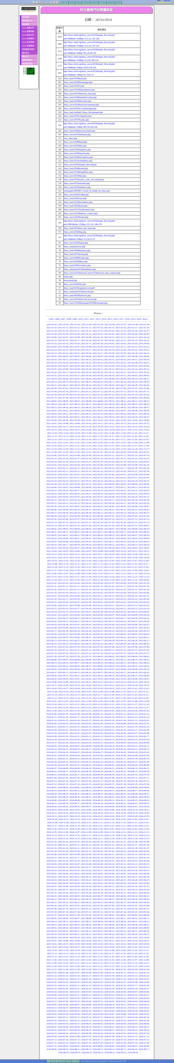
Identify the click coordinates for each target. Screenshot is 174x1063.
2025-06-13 (63, 899)
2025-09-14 (98, 931)
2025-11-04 (64, 950)
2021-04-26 (132, 363)
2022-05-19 (132, 500)
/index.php (68, 277)
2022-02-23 (86, 471)
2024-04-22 (144, 749)
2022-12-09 (86, 573)
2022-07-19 (109, 522)
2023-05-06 (132, 625)
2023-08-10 (98, 660)
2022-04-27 (86, 494)
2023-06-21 (144, 640)
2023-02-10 (86, 596)
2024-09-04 (132, 797)
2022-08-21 (63, 535)
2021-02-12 (121, 337)
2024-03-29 (75, 743)
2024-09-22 (132, 803)
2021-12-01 (51, 442)
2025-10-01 (86, 937)
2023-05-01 (75, 625)
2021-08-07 (75, 401)
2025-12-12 (86, 963)
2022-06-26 (51, 516)
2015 (110, 319)
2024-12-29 (121, 838)
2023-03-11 (109, 605)
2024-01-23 (144, 717)
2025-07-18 (51, 912)
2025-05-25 (51, 893)
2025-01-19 (51, 848)
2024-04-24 (63, 752)
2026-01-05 (51, 973)
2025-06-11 (144, 896)
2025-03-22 (144, 867)
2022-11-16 (132, 564)
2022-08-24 (98, 535)
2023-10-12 (98, 682)
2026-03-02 (75, 992)
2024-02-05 (86, 723)
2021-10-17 (63, 427)
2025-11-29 (143, 957)
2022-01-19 (98, 458)
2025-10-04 (121, 937)
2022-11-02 (75, 561)
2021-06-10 (132, 379)
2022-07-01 (109, 516)
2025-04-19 (51, 880)
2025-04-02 (63, 874)
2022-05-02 (144, 494)
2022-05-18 (121, 500)
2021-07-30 (86, 398)
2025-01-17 (132, 845)
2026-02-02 (63, 982)
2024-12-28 (109, 838)
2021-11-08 (109, 433)
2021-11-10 (132, 433)
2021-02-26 (75, 343)
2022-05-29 (144, 503)
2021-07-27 (51, 398)
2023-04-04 (75, 615)
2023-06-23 (63, 644)
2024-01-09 (86, 714)
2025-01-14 (98, 845)
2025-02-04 (132, 851)
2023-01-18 (132, 586)
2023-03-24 (51, 612)
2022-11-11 (75, 564)
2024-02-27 (132, 730)
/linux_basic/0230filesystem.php (77, 101)
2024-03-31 (98, 743)
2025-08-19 (109, 921)
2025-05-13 (121, 886)
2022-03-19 (51, 481)
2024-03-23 (109, 740)
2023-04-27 (132, 621)
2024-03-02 (75, 733)
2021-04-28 (51, 366)
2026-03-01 (63, 992)
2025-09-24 (109, 934)
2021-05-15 (144, 369)
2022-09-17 (63, 545)
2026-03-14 (109, 995)
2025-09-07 (121, 928)
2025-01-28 (51, 851)
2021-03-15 (63, 350)
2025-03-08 (86, 864)
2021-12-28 (51, 452)
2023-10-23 (121, 685)
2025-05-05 (132, 883)
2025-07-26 (144, 912)
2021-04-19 (51, 363)
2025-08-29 (121, 925)
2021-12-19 (51, 449)
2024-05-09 (132, 755)
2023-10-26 (52, 688)
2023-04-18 (132, 618)
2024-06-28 (86, 775)
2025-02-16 (63, 858)
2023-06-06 (75, 637)
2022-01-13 (132, 455)
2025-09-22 (86, 934)
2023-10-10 (75, 682)
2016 (115, 319)
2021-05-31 (121, 375)
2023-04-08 (121, 615)
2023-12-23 (98, 708)
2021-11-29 (143, 439)
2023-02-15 (144, 596)
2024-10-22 (63, 816)
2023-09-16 (109, 672)
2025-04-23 (98, 880)
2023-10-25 (144, 685)
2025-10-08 (63, 941)
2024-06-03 (109, 765)
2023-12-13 (86, 704)
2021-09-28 (51, 420)
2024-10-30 (52, 819)
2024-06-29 (98, 775)
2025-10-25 (52, 947)
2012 (92, 319)
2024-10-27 (121, 816)
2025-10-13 (121, 941)
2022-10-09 (109, 551)
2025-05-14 (132, 886)
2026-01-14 (51, 976)
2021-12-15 (109, 446)
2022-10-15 (75, 554)
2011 (86, 319)
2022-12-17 (75, 577)
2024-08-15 (109, 791)
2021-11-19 (132, 436)
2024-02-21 (63, 730)
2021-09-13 (86, 414)
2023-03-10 (98, 605)
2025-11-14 (75, 953)
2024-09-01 (98, 797)
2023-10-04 (109, 679)
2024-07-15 (75, 781)
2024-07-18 (109, 781)
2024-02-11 (51, 727)
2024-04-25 (75, 752)
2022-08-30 (63, 538)
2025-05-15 (144, 886)
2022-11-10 (64, 564)
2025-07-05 (109, 905)
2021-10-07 (51, 423)
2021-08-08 (86, 401)
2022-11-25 (132, 567)
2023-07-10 (51, 650)
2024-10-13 (63, 813)
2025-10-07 (51, 941)
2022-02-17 (121, 468)
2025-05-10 (86, 886)
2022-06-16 (144, 510)
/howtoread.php (70, 280)
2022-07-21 (132, 522)
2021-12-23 (98, 449)
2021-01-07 (121, 324)
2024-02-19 (144, 727)
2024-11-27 (63, 829)
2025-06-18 (121, 899)
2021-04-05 (98, 356)
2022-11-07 (132, 561)
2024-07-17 (98, 781)
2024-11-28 (75, 829)
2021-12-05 (98, 442)
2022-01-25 (63, 462)
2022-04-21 (121, 490)
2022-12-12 (121, 573)
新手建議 (25, 17)
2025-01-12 (74, 845)
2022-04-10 (98, 487)
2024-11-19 (75, 826)
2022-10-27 (109, 557)
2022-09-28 (86, 548)
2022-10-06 (75, 551)
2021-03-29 (121, 353)
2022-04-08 (75, 487)
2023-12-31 (86, 711)
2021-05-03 (109, 366)
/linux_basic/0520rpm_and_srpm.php (80, 228)
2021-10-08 (63, 423)
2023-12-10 (51, 704)
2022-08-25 (109, 535)
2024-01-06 (51, 714)
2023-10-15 (132, 682)
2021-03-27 (98, 353)
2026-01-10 (109, 973)
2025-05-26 (63, 893)
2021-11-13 (63, 436)
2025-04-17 (132, 877)
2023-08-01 (98, 656)
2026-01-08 (86, 973)
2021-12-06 (109, 442)
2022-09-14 (132, 542)
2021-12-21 (75, 449)
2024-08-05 (98, 787)
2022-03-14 (98, 478)
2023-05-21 (98, 631)
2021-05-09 (75, 369)
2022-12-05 (144, 570)
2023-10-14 (121, 682)
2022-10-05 (63, 551)
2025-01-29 (63, 851)
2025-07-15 (121, 909)
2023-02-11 (98, 596)
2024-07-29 (132, 784)
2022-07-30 (121, 525)
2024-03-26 (144, 740)
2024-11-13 (109, 823)
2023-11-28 (120, 698)
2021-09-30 (75, 420)
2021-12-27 (144, 449)
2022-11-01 (64, 561)
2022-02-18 (132, 468)
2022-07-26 (86, 525)
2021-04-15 (109, 360)
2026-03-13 (98, 995)
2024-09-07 (63, 800)
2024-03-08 (144, 733)
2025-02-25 (63, 861)
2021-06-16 (98, 382)
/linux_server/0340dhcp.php (76, 261)
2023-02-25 (51, 602)
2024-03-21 (86, 740)
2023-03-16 (63, 608)
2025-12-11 (75, 963)
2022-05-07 (98, 497)
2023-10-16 (144, 682)
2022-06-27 (63, 516)
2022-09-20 (98, 545)
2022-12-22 (132, 577)
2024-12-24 (63, 838)
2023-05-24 (132, 631)
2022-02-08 (121, 465)
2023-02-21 (109, 599)
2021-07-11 (75, 391)
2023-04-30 (63, 625)
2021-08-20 (121, 404)
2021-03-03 (132, 343)
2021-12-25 (121, 449)
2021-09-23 (98, 417)
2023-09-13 (74, 672)
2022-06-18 (63, 513)
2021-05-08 (63, 369)
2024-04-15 (63, 749)
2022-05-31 (63, 506)
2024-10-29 (144, 816)
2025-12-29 (75, 969)
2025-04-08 (132, 874)
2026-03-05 (109, 992)
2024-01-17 (75, 717)
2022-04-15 (51, 490)
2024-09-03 (121, 797)
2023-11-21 (143, 695)
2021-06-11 (144, 379)
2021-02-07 (63, 337)
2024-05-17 (121, 759)
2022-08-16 (109, 532)
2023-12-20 (63, 708)
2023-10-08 (51, 682)
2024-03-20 (75, 740)
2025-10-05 (132, 937)
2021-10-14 (132, 423)
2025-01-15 (109, 845)
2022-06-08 (51, 510)
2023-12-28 (51, 711)
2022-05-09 (121, 497)
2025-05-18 (75, 890)
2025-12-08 (144, 960)
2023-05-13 (109, 628)
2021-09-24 (109, 417)
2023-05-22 (109, 631)
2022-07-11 (121, 519)
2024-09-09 (86, 800)
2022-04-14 (144, 487)
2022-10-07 (86, 551)
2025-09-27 (144, 934)
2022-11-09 (52, 564)
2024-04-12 (132, 746)
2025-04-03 (75, 874)
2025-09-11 (63, 931)
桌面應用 (94, 3)
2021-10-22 (121, 427)
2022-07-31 (132, 525)
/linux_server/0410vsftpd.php (76, 194)
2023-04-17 (121, 618)
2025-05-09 (75, 886)
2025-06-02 (144, 893)
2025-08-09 (98, 918)
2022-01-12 (121, 455)
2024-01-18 (86, 717)
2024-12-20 (121, 835)
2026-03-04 (98, 992)
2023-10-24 (132, 685)
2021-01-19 (51, 331)
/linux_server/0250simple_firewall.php (80, 164)
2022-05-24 (86, 503)
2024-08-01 (51, 787)
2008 (69, 319)
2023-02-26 (63, 602)
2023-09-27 (132, 676)
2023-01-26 (121, 589)
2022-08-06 (98, 529)
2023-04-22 (75, 621)
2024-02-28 (144, 730)
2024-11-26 (52, 829)
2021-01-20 (63, 331)
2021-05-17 (63, 372)
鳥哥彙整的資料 (28, 49)
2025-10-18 (75, 944)
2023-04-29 (51, 625)
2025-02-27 (86, 861)
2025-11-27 (120, 957)
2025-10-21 (109, 944)
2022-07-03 (132, 516)
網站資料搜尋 (27, 64)
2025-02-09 (86, 854)
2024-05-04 (75, 755)
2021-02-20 (109, 340)
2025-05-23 (132, 890)
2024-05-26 (121, 762)
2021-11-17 (109, 436)
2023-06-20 (132, 640)
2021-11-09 (121, 433)
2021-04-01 (51, 356)
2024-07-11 (132, 778)
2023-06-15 (75, 640)
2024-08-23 (98, 794)
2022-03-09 (144, 474)
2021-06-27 (121, 385)
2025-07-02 (75, 905)
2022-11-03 (86, 561)
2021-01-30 (75, 334)
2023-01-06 (98, 583)
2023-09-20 (51, 676)
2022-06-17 (51, 513)
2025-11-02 (144, 947)
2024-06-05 (132, 765)
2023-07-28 (51, 656)
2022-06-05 (121, 506)
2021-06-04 (63, 379)
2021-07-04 (98, 388)
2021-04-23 (98, 363)
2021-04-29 (63, 366)
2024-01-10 (98, 714)
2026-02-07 (121, 982)
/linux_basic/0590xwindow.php (77, 265)
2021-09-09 (144, 411)
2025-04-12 (74, 877)
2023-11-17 (98, 695)
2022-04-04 (132, 484)
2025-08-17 (86, 921)
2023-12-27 (144, 708)
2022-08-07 (109, 529)
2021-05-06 (144, 366)
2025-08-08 (86, 918)
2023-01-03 (63, 583)
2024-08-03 (75, 787)
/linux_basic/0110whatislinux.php (78, 161)
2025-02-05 (144, 851)
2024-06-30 (109, 775)
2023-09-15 (98, 672)
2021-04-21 (75, 363)
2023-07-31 (86, 656)
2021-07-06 (121, 388)
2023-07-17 (132, 650)
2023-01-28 (144, 589)
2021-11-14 (75, 436)
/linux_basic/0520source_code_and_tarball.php (84, 179)
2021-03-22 (144, 350)
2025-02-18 (86, 858)
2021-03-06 (63, 347)
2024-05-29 (51, 765)
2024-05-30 (63, 765)
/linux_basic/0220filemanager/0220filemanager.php (86, 303)
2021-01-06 (110, 324)
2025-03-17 (86, 867)
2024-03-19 (63, 740)
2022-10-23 (63, 557)
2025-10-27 (75, 947)
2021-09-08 (132, 411)
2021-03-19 (109, 350)
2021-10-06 (144, 420)
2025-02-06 (51, 854)
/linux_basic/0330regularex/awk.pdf (79, 288)
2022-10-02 (132, 548)
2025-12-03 (86, 960)
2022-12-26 (75, 580)
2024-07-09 (109, 778)
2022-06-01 (75, 506)
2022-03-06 (109, 474)
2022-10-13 (51, 554)
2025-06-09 (121, 896)
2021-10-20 (98, 427)
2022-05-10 (132, 497)
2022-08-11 (51, 532)
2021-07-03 (86, 388)
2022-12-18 (86, 577)
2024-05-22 (75, 762)
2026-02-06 (109, 982)
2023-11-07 (86, 692)
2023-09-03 (63, 669)
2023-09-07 (109, 669)
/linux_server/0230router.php (76, 217)
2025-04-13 (86, 877)
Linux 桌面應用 (28, 46)
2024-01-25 (63, 720)
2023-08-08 (75, 660)
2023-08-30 (121, 666)
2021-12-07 (121, 442)
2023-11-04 (52, 692)
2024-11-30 (97, 829)
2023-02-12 (109, 596)
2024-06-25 (51, 775)
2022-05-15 (86, 500)
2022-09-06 (144, 538)
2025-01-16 (121, 845)
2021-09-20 (63, 417)
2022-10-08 (98, 551)
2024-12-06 (63, 832)
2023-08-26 (75, 666)
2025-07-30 (86, 915)
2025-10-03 (109, 937)
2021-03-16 (75, 350)
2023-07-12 (74, 650)
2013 (98, 319)
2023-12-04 (86, 701)
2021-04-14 (98, 360)
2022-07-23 (51, 525)
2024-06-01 (86, 765)
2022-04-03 (121, 484)
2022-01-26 (75, 462)
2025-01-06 (109, 842)
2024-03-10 (63, 736)
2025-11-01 (132, 947)
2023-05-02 (86, 625)
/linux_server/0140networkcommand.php (81, 105)
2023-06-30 (144, 644)
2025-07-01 (63, 905)
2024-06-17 (63, 771)
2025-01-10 (51, 845)
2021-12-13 (86, 446)
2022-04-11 (109, 487)
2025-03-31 (144, 870)
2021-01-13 (86, 328)
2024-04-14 (51, 749)
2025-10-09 (75, 941)
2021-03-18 (98, 350)
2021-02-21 (121, 340)
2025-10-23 (132, 944)
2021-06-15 (86, 382)
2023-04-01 (144, 612)
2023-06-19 (121, 640)
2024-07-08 (98, 778)
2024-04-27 (98, 752)
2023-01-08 (121, 583)
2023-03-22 (132, 608)
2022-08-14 (86, 532)
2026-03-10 (63, 995)
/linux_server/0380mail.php (75, 142)
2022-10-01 (121, 548)
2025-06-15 (86, 899)
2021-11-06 (86, 433)
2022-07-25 (75, 525)
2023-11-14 (63, 695)
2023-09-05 (86, 669)
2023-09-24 (98, 676)
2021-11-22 (63, 439)
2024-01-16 (63, 717)
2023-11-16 (86, 695)
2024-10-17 (109, 813)
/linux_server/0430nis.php (75, 284)
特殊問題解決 (27, 60)
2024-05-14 (86, 759)
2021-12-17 (132, 446)
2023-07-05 (98, 647)
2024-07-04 (51, 778)
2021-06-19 (132, 382)
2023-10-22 (109, 685)
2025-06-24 (86, 902)
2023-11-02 (132, 688)
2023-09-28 (144, 676)
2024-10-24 (86, 816)
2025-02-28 (98, 861)
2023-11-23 (63, 698)
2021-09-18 (144, 414)
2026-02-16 (121, 985)
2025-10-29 (98, 947)
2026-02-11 (63, 985)
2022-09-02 (98, 538)
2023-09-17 (121, 672)
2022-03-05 (98, 474)
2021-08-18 (98, 404)
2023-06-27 (109, 644)
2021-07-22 (98, 395)
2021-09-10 (51, 414)
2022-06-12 (98, 510)
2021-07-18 (51, 395)
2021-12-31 (86, 452)
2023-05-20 (86, 631)
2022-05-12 (51, 500)
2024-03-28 (63, 743)
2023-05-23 (121, 631)
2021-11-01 (132, 430)
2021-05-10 (86, 369)
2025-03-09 (98, 864)
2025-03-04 (144, 861)
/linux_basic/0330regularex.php (77, 149)
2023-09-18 (132, 672)
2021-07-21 (86, 395)
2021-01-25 (121, 331)
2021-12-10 (51, 446)
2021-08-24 (63, 407)
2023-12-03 (75, 701)
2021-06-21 (51, 385)
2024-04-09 (98, 746)
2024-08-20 (63, 794)
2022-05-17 (109, 500)
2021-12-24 (109, 449)
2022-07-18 (98, 522)
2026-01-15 (63, 976)
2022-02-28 (144, 471)
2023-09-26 (121, 676)
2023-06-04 (51, 637)
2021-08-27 (98, 407)
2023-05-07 (144, 625)
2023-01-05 (86, 583)
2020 (139, 319)
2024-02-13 (74, 727)
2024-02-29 (51, 733)
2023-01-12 (63, 586)
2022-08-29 (51, 538)
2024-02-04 (75, 723)
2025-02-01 (98, 851)
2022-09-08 (63, 542)
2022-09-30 (109, 548)
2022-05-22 (63, 503)
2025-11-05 (75, 950)
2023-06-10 (121, 637)
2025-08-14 (51, 921)
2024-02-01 (144, 720)
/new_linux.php (70, 138)
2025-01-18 (144, 845)
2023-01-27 (132, 589)
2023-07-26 (132, 653)
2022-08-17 (121, 532)
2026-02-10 (51, 985)
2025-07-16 (132, 909)
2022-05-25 (98, 503)
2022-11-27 (52, 570)
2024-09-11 (109, 800)
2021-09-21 (75, 417)
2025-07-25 (132, 912)
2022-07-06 (63, 519)
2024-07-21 (144, 781)
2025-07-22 (98, 912)
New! (145, 319)
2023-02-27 (75, 602)
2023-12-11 (63, 704)
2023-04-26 (121, 621)
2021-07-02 (75, 388)
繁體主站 (64, 3)
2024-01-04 (132, 711)
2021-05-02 (98, 366)
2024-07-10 (121, 778)
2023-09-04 (75, 669)
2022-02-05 (86, 465)
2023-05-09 (63, 628)
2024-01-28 (98, 720)
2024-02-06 (98, 723)
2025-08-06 (63, 918)
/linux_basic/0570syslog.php (76, 254)
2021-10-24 (144, 427)
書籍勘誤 (111, 3)
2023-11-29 (132, 698)
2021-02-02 (109, 334)
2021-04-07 (121, 356)
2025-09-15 (109, 931)
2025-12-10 (63, 963)
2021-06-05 (75, 379)
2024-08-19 (51, 794)
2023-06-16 (86, 640)
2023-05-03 (98, 625)
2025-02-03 (121, 851)
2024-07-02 (132, 775)
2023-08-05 (144, 656)
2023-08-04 (132, 656)
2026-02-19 (51, 988)
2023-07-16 (121, 650)
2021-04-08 (132, 356)
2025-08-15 (63, 921)
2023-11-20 (132, 695)
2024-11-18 (63, 826)
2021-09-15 (109, 414)
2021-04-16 (121, 360)
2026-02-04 (86, 982)
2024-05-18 (132, 759)
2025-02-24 (51, 861)
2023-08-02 (109, 656)
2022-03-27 (144, 481)
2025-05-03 (109, 883)
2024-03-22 (98, 740)
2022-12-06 (51, 573)
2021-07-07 (132, 388)
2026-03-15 (121, 995)
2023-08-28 (98, 666)
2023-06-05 (63, 637)
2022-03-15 (109, 478)
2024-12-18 (98, 835)
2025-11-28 (132, 957)
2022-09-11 (98, 542)
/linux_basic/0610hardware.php (77, 295)
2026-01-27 (98, 979)
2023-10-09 (63, 682)
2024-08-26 (132, 794)
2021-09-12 (74, 414)
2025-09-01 (51, 928)
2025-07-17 (144, 909)
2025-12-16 (132, 963)
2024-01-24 (51, 720)
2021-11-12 (52, 436)
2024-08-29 (63, 797)
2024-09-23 (144, 803)
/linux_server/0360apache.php (76, 153)
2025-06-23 (75, 902)
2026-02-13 (86, 985)
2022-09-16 (51, 545)
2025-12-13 (98, 963)
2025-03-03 (132, 861)
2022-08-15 (98, 532)
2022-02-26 (121, 471)
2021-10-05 (132, 420)
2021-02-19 (98, 340)
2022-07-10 (109, 519)
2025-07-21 (86, 912)
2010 (80, 319)
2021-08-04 (144, 398)
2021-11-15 (86, 436)
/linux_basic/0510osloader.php (77, 183)
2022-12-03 (121, 570)
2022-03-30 (75, 484)
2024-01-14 (144, 714)
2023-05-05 (121, 625)
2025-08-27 (98, 925)
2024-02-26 (121, 730)
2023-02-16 (51, 599)
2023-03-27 (86, 612)
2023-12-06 (109, 701)
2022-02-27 (132, 471)
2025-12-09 (51, 963)
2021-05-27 (75, 375)
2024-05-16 (109, 759)
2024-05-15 (98, 759)
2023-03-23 (144, 608)
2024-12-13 (144, 832)
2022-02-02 (51, 465)
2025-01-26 (132, 848)
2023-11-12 (143, 692)
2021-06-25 (98, 385)
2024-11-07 (143, 819)
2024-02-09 (132, 723)
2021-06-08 (109, 379)
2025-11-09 (121, 950)
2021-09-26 (132, 417)
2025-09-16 (121, 931)
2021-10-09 (75, 423)
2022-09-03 (109, 538)
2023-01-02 (51, 583)
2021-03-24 (63, 353)
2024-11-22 (109, 826)
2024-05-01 (144, 752)
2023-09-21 (63, 676)
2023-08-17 (75, 663)
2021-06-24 (86, 385)
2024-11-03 (98, 819)
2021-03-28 (109, 353)
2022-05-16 (98, 500)
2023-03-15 (51, 608)
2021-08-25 (75, 407)
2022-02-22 (75, 471)
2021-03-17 (86, 350)
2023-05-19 (75, 631)
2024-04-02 (121, 743)
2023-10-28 (75, 688)
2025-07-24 (121, 912)
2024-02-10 (144, 723)
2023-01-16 (109, 586)
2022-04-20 (109, 490)
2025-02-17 (75, 858)
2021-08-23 (51, 407)
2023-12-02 (63, 701)
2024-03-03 (86, 733)
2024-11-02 (86, 819)
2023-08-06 (51, 660)
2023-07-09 (144, 647)
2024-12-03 (132, 829)
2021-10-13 (121, 423)
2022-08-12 (63, 532)
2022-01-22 (132, 458)
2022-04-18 (86, 490)
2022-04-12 (121, 487)
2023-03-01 (98, 602)
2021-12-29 (63, 452)
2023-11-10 (121, 692)
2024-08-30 (75, 797)
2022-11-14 (109, 564)
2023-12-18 (144, 704)
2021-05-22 (121, 372)
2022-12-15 (51, 577)
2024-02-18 (132, 727)
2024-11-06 (132, 819)
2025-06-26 (109, 902)
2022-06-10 (75, 510)
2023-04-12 (63, 618)
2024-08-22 (86, 794)
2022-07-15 (63, 522)
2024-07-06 (75, 778)
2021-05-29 (98, 375)
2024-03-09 (51, 736)
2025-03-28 (109, 870)
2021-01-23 (98, 331)
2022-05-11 (144, 497)
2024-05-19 (144, 759)
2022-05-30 (51, 506)
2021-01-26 (132, 331)
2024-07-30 (144, 784)
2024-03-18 (51, 740)
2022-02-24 (98, 471)
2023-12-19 (51, 708)
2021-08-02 (121, 398)
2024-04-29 (121, 752)
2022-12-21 (121, 577)
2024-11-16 (143, 823)
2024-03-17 (144, 736)
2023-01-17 (121, 586)
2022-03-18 (144, 478)
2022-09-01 (86, 538)
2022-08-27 (132, 535)
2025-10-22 (121, 944)
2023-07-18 (144, 650)
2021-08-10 (109, 401)
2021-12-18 (144, 446)
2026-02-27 (144, 988)
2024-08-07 (121, 787)
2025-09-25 (121, 934)
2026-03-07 (132, 992)
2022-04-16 (63, 490)
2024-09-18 (86, 803)
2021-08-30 (132, 407)
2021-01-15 (109, 328)
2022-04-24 (51, 494)
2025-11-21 (52, 957)
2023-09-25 (109, 676)
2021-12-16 (121, 446)
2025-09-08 (132, 928)
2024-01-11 (109, 714)
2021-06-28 (132, 385)
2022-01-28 (98, 462)
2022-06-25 (144, 513)
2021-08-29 (121, 407)
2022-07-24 (63, 525)
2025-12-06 (121, 960)
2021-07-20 (75, 395)
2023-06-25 (86, 644)
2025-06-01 (132, 893)
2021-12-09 (144, 442)
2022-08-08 (121, 529)
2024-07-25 (86, 784)
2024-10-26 (109, 816)
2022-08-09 (132, 529)
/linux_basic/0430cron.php (75, 198)
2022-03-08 (132, 474)
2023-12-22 (86, 708)
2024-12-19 (109, 835)
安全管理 (102, 3)
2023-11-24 (75, 698)
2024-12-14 (51, 835)
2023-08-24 (51, 666)
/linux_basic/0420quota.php (75, 206)
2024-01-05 (144, 711)
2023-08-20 (109, 663)
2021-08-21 (132, 404)
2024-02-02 (51, 723)
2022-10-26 (98, 557)
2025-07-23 (109, 912)
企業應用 (86, 3)
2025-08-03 (132, 915)
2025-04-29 (63, 883)
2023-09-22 (75, 676)
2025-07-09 (51, 909)
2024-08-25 (121, 794)
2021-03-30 (132, 353)
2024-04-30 (132, 752)
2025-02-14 (144, 854)
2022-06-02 (86, 506)
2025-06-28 (132, 902)
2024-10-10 (132, 810)
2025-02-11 (109, 854)
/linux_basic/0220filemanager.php (78, 82)
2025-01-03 (75, 842)
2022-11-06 (121, 561)
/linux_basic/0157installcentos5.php (79, 209)
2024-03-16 (132, 736)
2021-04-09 (144, 356)
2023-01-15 (98, 586)
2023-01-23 (86, 589)
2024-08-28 (51, 797)
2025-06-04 (63, 896)
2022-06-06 (132, 506)
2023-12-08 (132, 701)
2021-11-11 (143, 433)
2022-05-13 (63, 500)
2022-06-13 (109, 510)
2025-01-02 (63, 842)
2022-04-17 (75, 490)
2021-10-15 (144, 423)
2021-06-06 (86, 379)
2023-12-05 (98, 701)
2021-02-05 (144, 334)
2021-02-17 (75, 340)
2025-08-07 (75, 918)
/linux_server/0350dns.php (75, 146)
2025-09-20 (63, 934)
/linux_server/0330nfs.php (75, 176)
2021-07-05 (109, 388)
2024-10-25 (98, 816)
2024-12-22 (144, 835)
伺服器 (78, 3)
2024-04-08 (86, 746)
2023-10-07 (144, 679)
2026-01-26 (86, 979)
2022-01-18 (86, 458)
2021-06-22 (63, 385)
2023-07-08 (132, 647)
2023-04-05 (86, 615)
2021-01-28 (51, 334)
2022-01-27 (86, 462)
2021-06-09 (121, 379)
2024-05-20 (51, 762)
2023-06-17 (98, 640)
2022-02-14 (86, 468)
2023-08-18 (86, 663)
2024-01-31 (132, 720)
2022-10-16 (86, 554)
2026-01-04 (144, 969)
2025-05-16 (51, 890)
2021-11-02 (144, 430)
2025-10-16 (51, 944)
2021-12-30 (75, 452)
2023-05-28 (75, 634)
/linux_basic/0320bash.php (75, 78)
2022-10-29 (132, 557)
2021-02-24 (51, 343)
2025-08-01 (109, 915)
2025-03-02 (121, 861)
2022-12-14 (144, 573)
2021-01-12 (74, 328)
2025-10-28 (86, 947)
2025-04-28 (51, 883)
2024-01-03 (121, 711)
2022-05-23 (75, 503)
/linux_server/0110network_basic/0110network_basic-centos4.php (92, 273)
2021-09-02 (63, 411)
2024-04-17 (86, 749)
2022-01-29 (109, 462)
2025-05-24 (144, 890)
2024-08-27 (144, 794)
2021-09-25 (121, 417)
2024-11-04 (109, 819)
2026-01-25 (75, 979)
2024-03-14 (109, 736)
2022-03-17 (132, 478)
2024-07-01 (121, 775)
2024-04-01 (109, 743)
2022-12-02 (109, 570)
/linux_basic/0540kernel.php (76, 168)
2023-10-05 (121, 679)
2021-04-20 (63, 363)
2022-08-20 (51, 535)
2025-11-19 (132, 953)
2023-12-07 (121, 701)
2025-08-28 (109, 925)
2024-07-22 (51, 784)
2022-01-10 (98, 455)
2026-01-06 (63, 973)
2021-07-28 (63, 398)
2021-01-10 (51, 328)
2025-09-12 (74, 931)
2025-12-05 (109, 960)
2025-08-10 (109, 918)
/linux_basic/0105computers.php (77, 116)
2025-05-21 (109, 890)
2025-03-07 (75, 864)
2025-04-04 (86, 874)
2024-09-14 (144, 800)
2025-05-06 (144, 883)
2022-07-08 (86, 519)
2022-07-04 (144, 516)
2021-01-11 (63, 328)
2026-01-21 (132, 976)
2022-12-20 (109, 577)
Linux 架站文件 (28, 35)
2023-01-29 (51, 593)
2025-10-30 (109, 947)
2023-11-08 (98, 692)
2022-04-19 (98, 490)
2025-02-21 (121, 858)
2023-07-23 (98, 653)
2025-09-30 (75, 937)
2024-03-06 (121, 733)
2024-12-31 (144, 838)
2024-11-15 (132, 823)
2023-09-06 (98, 669)
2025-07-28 (63, 915)
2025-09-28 (51, 937)
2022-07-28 (98, 525)
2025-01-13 (86, 845)
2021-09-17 (132, 414)
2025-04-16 (121, 877)
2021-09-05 (98, 411)
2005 (51, 319)
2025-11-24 (86, 957)
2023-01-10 (144, 583)
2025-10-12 (109, 941)
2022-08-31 (75, 538)
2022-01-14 (144, 455)
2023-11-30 (143, 698)
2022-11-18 (52, 567)
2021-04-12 (74, 360)
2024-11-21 (98, 826)
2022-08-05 (86, 529)
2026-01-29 (121, 979)
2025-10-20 (98, 944)
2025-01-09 (144, 842)
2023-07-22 (86, 653)
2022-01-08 (75, 455)
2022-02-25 (109, 471)
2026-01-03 (132, 969)
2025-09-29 (63, 937)
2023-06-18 (109, 640)
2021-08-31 (144, 407)
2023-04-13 (74, 618)
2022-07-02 (121, 516)
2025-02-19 (98, 858)
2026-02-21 (75, 988)
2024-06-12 (109, 768)
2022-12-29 (109, 580)
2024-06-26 (63, 775)
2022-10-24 (75, 557)
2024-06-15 (144, 768)
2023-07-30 (75, 656)
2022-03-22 (86, 481)
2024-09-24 (51, 806)
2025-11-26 (109, 957)
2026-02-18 (144, 985)
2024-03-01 (63, 733)
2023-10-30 (98, 688)
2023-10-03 (98, 679)
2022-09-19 (86, 545)
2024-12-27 (98, 838)
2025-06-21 (51, 902)
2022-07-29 (109, 525)
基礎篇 (71, 3)
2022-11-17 (143, 564)
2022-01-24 (51, 462)
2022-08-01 (144, 525)
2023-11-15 (75, 695)
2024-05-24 (98, 762)
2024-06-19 (86, 771)
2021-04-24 (109, 363)
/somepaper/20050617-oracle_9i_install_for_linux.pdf (87, 191)
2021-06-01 (132, 375)
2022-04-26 (75, 494)
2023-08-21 (121, 663)
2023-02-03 (109, 593)
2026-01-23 (51, 979)
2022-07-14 (51, 522)
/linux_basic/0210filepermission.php (79, 90)
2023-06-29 (132, 644)
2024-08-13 (86, 791)
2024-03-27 (51, 743)
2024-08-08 (132, 787)
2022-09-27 (75, 548)
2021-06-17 (109, 382)
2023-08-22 (132, 663)
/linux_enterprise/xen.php (74, 246)
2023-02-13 (121, 596)
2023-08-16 (63, 663)
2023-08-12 (121, 660)
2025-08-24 (63, 925)
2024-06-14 (132, 768)
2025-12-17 (144, 963)
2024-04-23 (51, 752)
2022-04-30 (121, 494)
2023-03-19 (98, 608)
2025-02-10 (98, 854)
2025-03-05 (51, 864)
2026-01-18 (98, 976)
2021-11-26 (109, 439)
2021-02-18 (86, 340)
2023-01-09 (132, 583)
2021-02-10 (98, 337)
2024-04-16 (75, 749)
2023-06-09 (109, 637)
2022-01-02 (109, 452)
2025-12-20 (75, 966)
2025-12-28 (63, 969)
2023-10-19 (75, 685)
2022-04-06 (51, 487)
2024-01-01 (98, 711)
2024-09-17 (75, 803)
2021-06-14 (75, 382)
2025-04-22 (86, 880)
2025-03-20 (121, 867)
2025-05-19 (86, 890)
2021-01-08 (133, 324)
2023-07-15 (109, 650)
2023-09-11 (51, 672)
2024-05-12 (63, 759)
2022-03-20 (63, 481)
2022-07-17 (86, 522)
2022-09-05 (132, 538)
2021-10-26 (63, 430)
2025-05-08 (63, 886)
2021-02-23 (144, 340)
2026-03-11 (75, 995)
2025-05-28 (86, 893)
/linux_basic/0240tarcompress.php (78, 157)
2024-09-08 (75, 800)
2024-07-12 (144, 778)
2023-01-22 (75, 589)
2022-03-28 (51, 484)
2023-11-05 (64, 692)
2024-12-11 (121, 832)
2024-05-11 (51, 759)
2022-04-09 (86, 487)
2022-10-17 (98, 554)
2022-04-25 (63, 494)
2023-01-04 (75, 583)
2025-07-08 (144, 905)
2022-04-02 (109, 484)
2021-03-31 (144, 353)
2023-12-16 (121, 704)
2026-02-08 (132, 982)
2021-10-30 (109, 430)
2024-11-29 (86, 829)
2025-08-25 (75, 925)
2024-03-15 (121, 736)
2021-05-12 (109, 369)
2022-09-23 (132, 545)
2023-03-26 (75, 612)
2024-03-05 (109, 733)
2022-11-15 (120, 564)
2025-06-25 (98, 902)
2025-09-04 (86, 928)
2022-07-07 (75, 519)
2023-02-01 (86, 593)
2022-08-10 (144, 529)
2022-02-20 (51, 471)
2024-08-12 (74, 791)
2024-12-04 (144, 829)
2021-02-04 (132, 334)
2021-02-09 (86, 337)
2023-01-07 (109, 583)
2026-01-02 (121, 969)
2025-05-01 (86, 883)
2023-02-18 (75, 599)
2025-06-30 (51, 905)
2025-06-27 (121, 902)
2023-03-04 (132, 602)
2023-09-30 (63, 679)
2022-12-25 (63, 580)
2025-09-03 (75, 928)
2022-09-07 (51, 542)
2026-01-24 (63, 979)
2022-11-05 (109, 561)
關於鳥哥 (25, 53)
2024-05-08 (121, 755)
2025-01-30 (75, 851)
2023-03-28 (98, 612)
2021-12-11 (63, 446)
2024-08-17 (132, 791)
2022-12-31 (132, 580)
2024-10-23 (75, 816)
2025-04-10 (51, 877)
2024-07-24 (75, 784)
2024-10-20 (144, 813)
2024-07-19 (121, 781)
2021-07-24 (121, 395)
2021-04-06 (109, 356)
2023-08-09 (86, 660)
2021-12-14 (98, 446)
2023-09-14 (86, 672)
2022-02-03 (63, 465)
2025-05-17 (63, 890)
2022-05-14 (75, 500)
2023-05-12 (98, 628)
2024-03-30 (86, 743)
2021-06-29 (144, 385)
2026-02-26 (132, 988)
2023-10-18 (63, 685)
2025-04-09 (144, 874)
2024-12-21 (132, 835)
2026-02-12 (74, 985)
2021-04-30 (75, 366)
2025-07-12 (86, 909)
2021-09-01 (51, 411)
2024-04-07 (75, 746)
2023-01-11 (51, 586)
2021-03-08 (86, 347)
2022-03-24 (109, 481)
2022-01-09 (86, 455)
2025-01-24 (109, 848)
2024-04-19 (109, 749)
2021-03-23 (51, 353)
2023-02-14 (132, 596)
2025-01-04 (86, 842)
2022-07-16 (75, 522)
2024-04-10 (109, 746)
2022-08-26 (121, 535)
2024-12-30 (132, 838)
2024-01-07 (63, 714)
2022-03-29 (63, 484)
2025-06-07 (98, 896)
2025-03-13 (144, 864)
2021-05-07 (51, 369)
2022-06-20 (86, 513)
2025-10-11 (98, 941)
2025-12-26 (144, 966)
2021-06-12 (51, 382)
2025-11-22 (63, 957)
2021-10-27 (75, 430)
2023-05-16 (144, 628)
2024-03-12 (86, 736)
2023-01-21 (63, 589)
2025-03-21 (132, 867)
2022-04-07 (63, 487)
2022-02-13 (74, 468)
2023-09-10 (144, 669)
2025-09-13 (86, 931)
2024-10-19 (132, 813)
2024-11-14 (120, 823)
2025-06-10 (132, 896)
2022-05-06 (86, 497)
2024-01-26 (75, 720)
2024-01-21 (121, 717)
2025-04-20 (63, 880)
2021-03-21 (132, 350)
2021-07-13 (98, 391)
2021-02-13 (132, 337)
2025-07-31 (98, 915)
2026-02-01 (51, 982)
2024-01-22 (132, 717)
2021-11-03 (52, 433)
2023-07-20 (63, 653)
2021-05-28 (86, 375)
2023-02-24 (144, 599)
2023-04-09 (132, 615)
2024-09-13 (132, 800)
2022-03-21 (75, 481)
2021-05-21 (109, 372)
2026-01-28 (109, 979)
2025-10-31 (121, 947)
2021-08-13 (144, 401)
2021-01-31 (86, 334)
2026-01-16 (75, 976)
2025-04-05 (98, 874)
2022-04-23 (144, 490)
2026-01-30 (132, 979)
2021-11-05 (75, 433)
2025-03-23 (51, 870)
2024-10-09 (121, 810)
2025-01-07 (121, 842)
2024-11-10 (75, 823)
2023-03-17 (75, 608)
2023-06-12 (144, 637)
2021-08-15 (63, 404)
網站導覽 (25, 24)
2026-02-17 (132, 985)
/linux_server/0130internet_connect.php (81, 213)
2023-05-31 (109, 634)
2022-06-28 (75, 516)
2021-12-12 (74, 446)
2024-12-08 (86, 832)
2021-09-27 (144, 417)
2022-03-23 (98, 481)
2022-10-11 (132, 551)
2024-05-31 (75, 765)
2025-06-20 (144, 899)
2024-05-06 (98, 755)
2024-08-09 (144, 787)
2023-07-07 (121, 647)
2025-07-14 (109, 909)
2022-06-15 (132, 510)
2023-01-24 (98, 589)
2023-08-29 (109, 666)
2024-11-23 (120, 826)
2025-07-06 (121, 905)
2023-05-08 (51, 628)
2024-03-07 (132, 733)
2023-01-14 (86, 586)
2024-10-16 (98, 813)
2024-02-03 (63, 723)
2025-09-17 (132, 931)
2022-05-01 (132, 494)
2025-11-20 (143, 953)
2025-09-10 (51, 931)
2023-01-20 (51, 589)
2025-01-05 (98, 842)
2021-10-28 (86, 430)
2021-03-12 (132, 347)
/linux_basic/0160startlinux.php (77, 187)
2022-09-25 (51, 548)
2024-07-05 (63, 778)
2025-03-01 (109, 861)
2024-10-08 (109, 810)
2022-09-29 (98, 548)
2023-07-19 (51, 653)
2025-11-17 (109, 953)
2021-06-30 (51, 388)
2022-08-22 (75, 535)
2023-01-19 (144, 586)
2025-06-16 (98, 899)
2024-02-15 (98, 727)
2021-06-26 (109, 385)
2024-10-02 (144, 806)
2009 (75, 319)
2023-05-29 (86, 634)
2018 (127, 319)
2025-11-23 (75, 957)
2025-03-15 (63, 867)
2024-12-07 (75, 832)
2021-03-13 (144, 347)
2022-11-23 (109, 567)
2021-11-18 (120, 436)
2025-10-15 (144, 941)
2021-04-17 (132, 360)
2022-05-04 (63, 497)
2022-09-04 (121, 538)
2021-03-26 (86, 353)
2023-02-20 (98, 599)
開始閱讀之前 (27, 21)
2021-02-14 (144, 337)
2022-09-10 (86, 542)
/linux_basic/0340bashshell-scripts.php (80, 97)
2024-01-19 (98, 717)
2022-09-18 (75, 545)
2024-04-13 (144, 746)
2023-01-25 (109, 589)
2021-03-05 (51, 347)
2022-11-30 (86, 570)
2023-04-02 (51, 615)
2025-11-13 (63, 953)
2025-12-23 (109, 966)
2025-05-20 (98, 890)
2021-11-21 (52, 439)
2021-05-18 (75, 372)
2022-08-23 (86, 535)
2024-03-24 (121, 740)
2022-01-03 (121, 452)
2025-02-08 (75, 854)
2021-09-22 (86, 417)
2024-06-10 (86, 768)
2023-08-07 (63, 660)
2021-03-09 (98, 347)
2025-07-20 (75, 912)
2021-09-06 (109, 411)
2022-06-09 (63, 510)
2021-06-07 (98, 379)
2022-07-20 (121, 522)
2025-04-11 (63, 877)
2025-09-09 (144, 928)
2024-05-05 (86, 755)
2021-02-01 (98, 334)
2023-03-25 (63, 612)
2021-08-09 (98, 401)
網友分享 (25, 56)
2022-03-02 (63, 474)
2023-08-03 (121, 656)
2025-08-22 (144, 921)
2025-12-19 (63, 966)
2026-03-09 (51, 995)
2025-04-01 (51, 874)
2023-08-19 (98, 663)
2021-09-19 (51, 417)
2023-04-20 (51, 621)
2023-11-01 (121, 688)
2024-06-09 (75, 768)
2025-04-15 (109, 877)
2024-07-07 (86, 778)
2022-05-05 (75, 497)
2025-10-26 (63, 947)
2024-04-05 (51, 746)
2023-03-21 (121, 608)
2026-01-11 (121, 973)
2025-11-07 (98, 950)
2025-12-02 (74, 960)
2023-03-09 (86, 605)
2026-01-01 (109, 969)
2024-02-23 (86, 730)
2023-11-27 (109, 698)
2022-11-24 (120, 567)
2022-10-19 (121, 554)
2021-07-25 (132, 395)
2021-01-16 (121, 328)
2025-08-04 (144, 915)
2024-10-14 (75, 813)
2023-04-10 (144, 615)
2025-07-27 (51, 915)
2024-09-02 (109, 797)
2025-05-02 (98, 883)
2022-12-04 (132, 570)
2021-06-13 (63, 382)
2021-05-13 (121, 369)
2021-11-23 (75, 439)
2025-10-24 (144, 944)
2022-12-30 (121, 580)
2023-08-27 (86, 666)
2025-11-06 (86, 950)
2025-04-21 (75, 880)
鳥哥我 (118, 3)
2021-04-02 (63, 356)
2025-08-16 (75, 921)
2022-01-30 (121, 462)
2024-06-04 (121, 765)
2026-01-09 (98, 973)
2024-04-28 (109, 752)
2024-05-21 (63, 762)
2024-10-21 (51, 816)
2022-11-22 (98, 567)
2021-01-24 (109, 331)
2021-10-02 (98, 420)
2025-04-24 (109, 880)
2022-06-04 (109, 506)
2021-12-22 (86, 449)
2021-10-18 (75, 427)
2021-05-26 (63, 375)
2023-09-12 (63, 672)
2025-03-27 (98, 870)
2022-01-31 (132, 462)
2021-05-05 (132, 366)
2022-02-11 (51, 468)
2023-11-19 (120, 695)
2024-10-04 (63, 810)
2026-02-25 (121, 988)
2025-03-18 (98, 867)
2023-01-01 (144, 580)
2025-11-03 (52, 950)
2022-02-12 (63, 468)
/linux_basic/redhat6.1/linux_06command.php (83, 112)
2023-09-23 (86, 676)
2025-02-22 (132, 858)
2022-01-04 (132, 452)
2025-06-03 (51, 896)
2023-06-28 (121, 644)
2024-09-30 (121, 806)
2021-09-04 (86, 411)
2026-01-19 (109, 976)
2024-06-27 (75, 775)
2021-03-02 (121, 343)
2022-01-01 (98, 452)
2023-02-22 (121, 599)
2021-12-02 (63, 442)
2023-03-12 (121, 605)
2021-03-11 (121, 347)
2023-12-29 (63, 711)
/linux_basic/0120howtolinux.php (78, 202)
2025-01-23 (98, 848)
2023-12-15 (109, 704)
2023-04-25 (109, 621)
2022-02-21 (63, 471)
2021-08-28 (109, 407)
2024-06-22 (121, 771)
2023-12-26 (132, 708)
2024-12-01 (109, 829)
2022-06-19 (75, 513)
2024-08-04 (86, 787)
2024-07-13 (51, 781)
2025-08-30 (132, 925)
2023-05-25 (144, 631)
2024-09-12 (121, 800)
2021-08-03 (132, 398)
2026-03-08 (144, 992)
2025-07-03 (86, 905)
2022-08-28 (144, 535)
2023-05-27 (63, 634)
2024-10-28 (132, 816)
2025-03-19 (109, 867)
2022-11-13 (98, 564)
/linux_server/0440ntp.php (75, 232)
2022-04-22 (132, 490)
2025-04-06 (109, 874)
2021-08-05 (51, 401)
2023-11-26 (98, 698)
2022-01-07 (63, 455)
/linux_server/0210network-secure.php (80, 299)
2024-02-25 (109, 730)
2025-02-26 (75, 861)
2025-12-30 (86, 969)
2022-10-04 (51, 551)
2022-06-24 (132, 513)
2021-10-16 (51, 427)
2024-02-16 (109, 727)
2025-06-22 (63, 902)
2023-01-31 (75, 593)
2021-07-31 (98, 398)
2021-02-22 (132, 340)
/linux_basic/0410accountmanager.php (80, 108)
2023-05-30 (98, 634)
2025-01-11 (63, 845)
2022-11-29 (75, 570)
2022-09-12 (109, 542)
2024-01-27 (86, 720)
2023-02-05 (132, 593)
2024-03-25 (132, 740)
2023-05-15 (132, 628)
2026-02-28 (51, 992)
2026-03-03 (86, 992)
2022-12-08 (75, 573)
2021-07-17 (144, 391)
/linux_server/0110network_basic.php (80, 93)
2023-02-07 (51, 596)
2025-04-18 (144, 877)
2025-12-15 (121, 963)
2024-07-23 (63, 784)
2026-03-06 (121, 992)
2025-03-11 (121, 864)
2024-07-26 (98, 784)
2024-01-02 (109, 711)
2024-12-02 (120, 829)
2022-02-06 (98, 465)
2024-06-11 (98, 768)
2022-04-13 (132, 487)
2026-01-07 (75, 973)
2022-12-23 (144, 577)
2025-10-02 (98, 937)
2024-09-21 (121, 803)
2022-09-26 (63, 548)
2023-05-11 (86, 628)
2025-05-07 (51, 886)
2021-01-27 (144, 331)
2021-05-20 (98, 372)
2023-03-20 (109, 608)
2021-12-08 (132, 442)
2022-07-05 (51, 519)
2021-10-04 (121, 420)
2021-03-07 (75, 347)
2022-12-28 (98, 580)
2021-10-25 (52, 430)
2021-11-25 (98, 439)
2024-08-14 (98, 791)
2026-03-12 (86, 995)
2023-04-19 (144, 618)
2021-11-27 (120, 439)
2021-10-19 (86, 427)
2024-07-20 (132, 781)
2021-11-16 (98, 436)
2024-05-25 (109, 762)
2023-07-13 (86, 650)
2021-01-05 (98, 324)
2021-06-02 (144, 375)
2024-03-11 (75, 736)
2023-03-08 (75, 605)
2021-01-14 (98, 328)
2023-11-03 (144, 688)
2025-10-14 (132, 941)
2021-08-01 (109, 398)
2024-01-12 (121, 714)
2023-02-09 (75, 596)
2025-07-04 (98, 905)
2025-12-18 (51, 966)
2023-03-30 (121, 612)
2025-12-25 (132, 966)
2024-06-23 (132, 771)
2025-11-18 (120, 953)
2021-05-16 (51, 372)
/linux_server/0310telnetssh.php (77, 134)
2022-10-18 (109, 554)
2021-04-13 (86, 360)
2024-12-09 (98, 832)
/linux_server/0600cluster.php (76, 258)
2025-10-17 (63, 944)
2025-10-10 (86, 941)
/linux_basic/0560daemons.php (77, 250)
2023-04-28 (144, 621)
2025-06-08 (109, 896)
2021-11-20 (143, 436)
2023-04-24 (98, 621)
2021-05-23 (132, 372)
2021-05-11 (98, 369)
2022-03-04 (86, 474)
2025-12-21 (86, 966)
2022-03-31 (86, 484)
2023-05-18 (63, 631)
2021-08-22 (144, 404)
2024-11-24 (132, 826)
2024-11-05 (121, 819)
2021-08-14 (51, 404)
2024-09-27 (86, 806)
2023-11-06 (75, 692)
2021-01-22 (86, 331)
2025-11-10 (132, 950)
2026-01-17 (86, 976)
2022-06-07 (144, 506)
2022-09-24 (144, 545)
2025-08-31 (144, 925)
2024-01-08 (75, 714)
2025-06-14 (75, 899)
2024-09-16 (63, 803)
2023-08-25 (63, 666)
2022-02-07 (109, 465)
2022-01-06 (51, 455)
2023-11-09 (109, 692)
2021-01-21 (75, 331)
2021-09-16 (121, 414)
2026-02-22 (86, 988)
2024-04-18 (98, 749)
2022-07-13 (144, 519)
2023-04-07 (109, 615)
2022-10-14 (63, 554)
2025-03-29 (121, 870)
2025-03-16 (75, 867)
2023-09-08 (121, 669)
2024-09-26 (75, 806)
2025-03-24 (63, 870)
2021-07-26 (144, 395)
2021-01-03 (75, 324)
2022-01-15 (51, 458)
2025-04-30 (75, 883)
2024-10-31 (63, 819)
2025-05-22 (121, 890)
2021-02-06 (51, 337)
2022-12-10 (98, 573)
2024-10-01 (132, 806)
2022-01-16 (63, 458)
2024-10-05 (75, 810)
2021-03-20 (121, 350)
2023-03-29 (109, 612)
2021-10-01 (86, 420)
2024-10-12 (51, 813)
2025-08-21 (132, 921)
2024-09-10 (98, 800)
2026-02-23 (98, 988)
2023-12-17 (132, 704)
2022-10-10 (121, 551)
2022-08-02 (51, 529)
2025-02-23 (144, 858)
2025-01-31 (86, 851)
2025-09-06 (109, 928)
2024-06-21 (109, 771)
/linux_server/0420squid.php (76, 243)
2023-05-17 (51, 631)
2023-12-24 (109, 708)
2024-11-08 (52, 823)
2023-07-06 (109, 647)
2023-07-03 (75, 647)
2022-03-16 (121, 478)
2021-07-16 (132, 391)
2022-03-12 (74, 478)
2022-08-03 (63, 529)
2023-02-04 (121, 593)
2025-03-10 (109, 864)
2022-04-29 (109, 494)
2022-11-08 (143, 561)
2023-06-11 (132, 637)
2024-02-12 (63, 727)
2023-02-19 (86, 599)
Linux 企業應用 (28, 39)
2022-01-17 (75, 458)
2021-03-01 (109, 343)
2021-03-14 (51, 350)
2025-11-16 (98, 953)
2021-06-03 (51, 379)
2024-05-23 (86, 762)
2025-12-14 (109, 963)
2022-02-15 (98, 468)
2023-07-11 (63, 650)
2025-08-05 (51, 918)
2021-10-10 (86, 423)
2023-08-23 (144, 663)
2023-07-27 (144, 653)
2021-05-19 (86, 372)
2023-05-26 (51, 634)
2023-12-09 (144, 701)
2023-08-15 (51, 663)
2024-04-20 (121, 749)
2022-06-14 (121, 510)
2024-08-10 (51, 791)
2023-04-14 (86, 618)
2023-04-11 (51, 618)
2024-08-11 (63, 791)
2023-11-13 (52, 695)
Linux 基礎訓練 (28, 31)
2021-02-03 (121, 334)
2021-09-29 (63, 420)
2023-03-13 (132, 605)
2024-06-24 (144, 771)
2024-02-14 (86, 727)
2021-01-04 (87, 324)
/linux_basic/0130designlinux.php (78, 172)
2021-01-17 (132, 328)
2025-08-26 (86, 925)
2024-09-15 (51, 803)
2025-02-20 (109, 858)
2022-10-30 (144, 557)
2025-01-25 (121, 848)
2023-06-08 (98, 637)
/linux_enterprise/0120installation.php (80, 269)
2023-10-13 (109, 682)
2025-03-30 (132, 870)
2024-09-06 (51, 800)
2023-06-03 (144, 634)
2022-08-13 (74, 532)
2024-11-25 (143, 826)
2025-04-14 (98, 877)
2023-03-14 (144, 605)
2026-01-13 (144, 973)
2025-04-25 (121, 880)
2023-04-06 (98, 615)
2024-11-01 (75, 819)
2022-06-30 (98, 516)
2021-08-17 (86, 404)
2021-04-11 (63, 360)
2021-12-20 (63, 449)
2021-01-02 (63, 324)
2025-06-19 (132, 899)
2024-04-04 (144, 743)
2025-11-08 (109, 950)
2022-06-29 (86, 516)
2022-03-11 (63, 478)
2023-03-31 (132, 612)
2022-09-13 (121, 542)
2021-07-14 (109, 391)
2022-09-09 (75, 542)
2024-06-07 (51, 768)
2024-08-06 (109, 787)
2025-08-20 (121, 921)
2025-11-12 (52, 953)
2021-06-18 (121, 382)
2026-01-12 (132, 973)
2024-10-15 (86, 813)
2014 (104, 319)
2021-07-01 (63, 388)
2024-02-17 (121, 727)
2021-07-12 (86, 391)
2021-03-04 (144, 343)
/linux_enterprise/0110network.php (79, 291)
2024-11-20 (86, 826)
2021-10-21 (109, 427)
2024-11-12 (98, 823)
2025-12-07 (132, 960)
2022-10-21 (144, 554)
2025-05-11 (98, 886)
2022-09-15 (144, 542)
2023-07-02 (63, 647)
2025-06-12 (51, 899)
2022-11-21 (86, 567)
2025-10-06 (144, 937)
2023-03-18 (86, 608)
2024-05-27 (132, 762)
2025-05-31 (121, 893)
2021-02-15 (51, 340)
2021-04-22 (86, 363)
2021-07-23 (109, 395)
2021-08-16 (75, 404)
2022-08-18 (132, 532)
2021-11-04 (64, 433)
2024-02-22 (75, 730)
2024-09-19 (98, 803)
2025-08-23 (51, 925)
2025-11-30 (51, 960)
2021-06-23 (75, 385)
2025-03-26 (86, 870)
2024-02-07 (109, 723)
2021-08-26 (86, 407)
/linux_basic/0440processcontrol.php (79, 131)
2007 (63, 319)
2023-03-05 (144, 602)
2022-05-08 (109, 497)
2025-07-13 (98, 909)
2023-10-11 (86, 682)
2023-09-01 (144, 666)
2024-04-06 (63, 746)
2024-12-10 (109, 832)
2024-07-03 (144, 775)
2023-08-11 (109, 660)
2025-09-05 (98, 928)
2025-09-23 (98, 934)
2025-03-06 (63, 864)
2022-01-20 (109, 458)
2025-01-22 (86, 848)
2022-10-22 (51, 557)
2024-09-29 (109, 806)
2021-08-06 (63, 401)
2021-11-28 (132, 439)
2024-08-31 (86, 797)
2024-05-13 (74, 759)
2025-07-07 (132, 905)
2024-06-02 (98, 765)
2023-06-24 (75, 644)
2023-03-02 (109, 602)
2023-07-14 (98, 650)
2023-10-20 (86, 685)
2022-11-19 (63, 567)
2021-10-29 (98, 430)
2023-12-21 (75, 708)
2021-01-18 (144, 328)
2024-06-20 (98, 771)
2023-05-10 (75, 628)
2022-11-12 (86, 564)
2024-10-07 (98, 810)
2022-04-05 (144, 484)
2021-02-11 (109, 337)
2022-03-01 (51, 474)
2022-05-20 (144, 500)
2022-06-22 (109, 513)
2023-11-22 (52, 698)
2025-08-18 (98, 921)
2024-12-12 (132, 832)
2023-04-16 (109, 618)
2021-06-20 (144, 382)
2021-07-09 (51, 391)
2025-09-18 (144, 931)
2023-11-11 (132, 692)
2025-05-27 (75, 893)
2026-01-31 (144, 979)
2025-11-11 (143, 950)
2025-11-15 (86, 953)
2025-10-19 (86, 944)
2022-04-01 (98, 484)
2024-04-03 (132, 743)
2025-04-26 (132, 880)
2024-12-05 (51, 832)
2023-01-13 (74, 586)
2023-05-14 (121, 628)
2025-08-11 (121, 918)
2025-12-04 (98, 960)
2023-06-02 (132, 634)
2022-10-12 (144, 551)
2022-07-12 (132, 519)
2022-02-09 (132, 465)
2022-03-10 (51, 478)
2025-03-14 (51, 867)
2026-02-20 (63, 988)
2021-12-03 (75, 442)
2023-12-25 (121, 708)
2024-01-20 (109, 717)
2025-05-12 (109, 886)
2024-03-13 (98, 736)
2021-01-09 (144, 324)
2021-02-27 (86, 343)
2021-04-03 (75, 356)
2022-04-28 (98, 494)
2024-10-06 (86, 810)
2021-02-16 (63, 340)
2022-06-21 (98, 513)
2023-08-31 (132, 666)
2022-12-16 (63, 577)
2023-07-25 (121, 653)
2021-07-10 (63, 391)
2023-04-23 (86, 621)
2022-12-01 (97, 570)
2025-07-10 (63, 909)
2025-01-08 (132, 842)
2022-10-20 (132, 554)
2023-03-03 (121, 602)
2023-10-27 (63, 688)
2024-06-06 (144, 765)
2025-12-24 (121, 966)
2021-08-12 (132, 401)
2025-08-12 (132, 918)
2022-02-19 (144, 468)
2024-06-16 (51, 771)
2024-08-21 (75, 794)
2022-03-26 (132, 481)
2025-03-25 (75, 870)
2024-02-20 (51, 730)
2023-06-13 (51, 640)
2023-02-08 (63, 596)
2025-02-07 (63, 854)
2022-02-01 (144, 462)
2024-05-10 (144, 755)
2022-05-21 (51, 503)
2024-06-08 (63, 768)
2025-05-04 (121, 883)
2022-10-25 (86, 557)
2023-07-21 (75, 653)
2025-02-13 (132, 854)
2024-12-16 (75, 835)
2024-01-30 (121, 720)
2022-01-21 (121, 458)
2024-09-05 (144, 797)
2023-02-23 (132, 599)
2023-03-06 (51, 605)
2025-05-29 (98, 893)
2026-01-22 (144, 976)
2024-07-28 (121, 784)
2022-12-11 (109, 573)
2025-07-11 (75, 909)
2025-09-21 (75, 934)
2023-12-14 (98, 704)
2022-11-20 (75, 567)
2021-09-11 (63, 414)
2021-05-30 (109, 375)
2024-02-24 (98, 730)
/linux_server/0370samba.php (76, 120)
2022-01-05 (144, 452)
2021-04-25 (121, 363)
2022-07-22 (144, 522)
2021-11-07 (98, 433)
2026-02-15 (109, 985)
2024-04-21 (132, 749)
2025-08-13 (144, 918)
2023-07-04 (86, 647)
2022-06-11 (86, 510)
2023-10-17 (51, 685)
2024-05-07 (109, 755)
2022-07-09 (98, 519)
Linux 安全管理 (28, 42)
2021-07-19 (63, 395)
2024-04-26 (86, 752)
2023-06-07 (86, 637)
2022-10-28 (121, 557)
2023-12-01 (51, 701)
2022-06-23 (121, 513)
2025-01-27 (144, 848)
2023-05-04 (109, 625)
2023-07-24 (109, 653)
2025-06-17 (109, 899)
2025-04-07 (121, 874)
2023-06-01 (121, 634)
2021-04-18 (144, 360)
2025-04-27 (144, 880)
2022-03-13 (86, 478)
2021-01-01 (52, 324)
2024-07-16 (86, 781)
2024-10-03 (51, 810)
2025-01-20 (63, 848)
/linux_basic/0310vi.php (74, 86)
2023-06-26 (98, 644)
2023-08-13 (132, 660)
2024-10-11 (144, 810)
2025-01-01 (51, 842)
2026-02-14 (98, 985)
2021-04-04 (86, 356)
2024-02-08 (121, 723)
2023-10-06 (132, 679)
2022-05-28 (132, 503)
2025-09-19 (51, 934)
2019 (133, 319)
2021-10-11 (98, 423)
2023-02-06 (144, 593)
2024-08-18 (144, 791)
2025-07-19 (63, 912)
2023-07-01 (51, 647)
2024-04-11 (121, 746)
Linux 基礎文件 (28, 28)
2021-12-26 (132, 449)
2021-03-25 (75, 353)
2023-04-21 (63, 621)
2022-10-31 (52, 561)
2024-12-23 (51, 838)
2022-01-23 (144, 458)
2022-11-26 (143, 567)
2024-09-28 (98, 806)
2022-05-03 (51, 497)
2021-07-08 (144, 388)
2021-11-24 (86, 439)
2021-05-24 (144, 372)
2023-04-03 (63, 615)
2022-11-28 (63, 570)
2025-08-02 (121, 915)
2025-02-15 (51, 858)
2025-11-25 (98, 957)
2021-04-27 (144, 363)
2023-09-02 (51, 669)
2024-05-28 (144, 762)
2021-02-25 (63, 343)
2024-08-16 (121, 791)
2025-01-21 (75, 848)
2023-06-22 (51, 644)
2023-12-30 (75, 711)
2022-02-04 (75, 465)
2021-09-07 (121, 411)
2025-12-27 (51, 969)
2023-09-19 (144, 672)
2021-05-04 (121, 366)
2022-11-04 (98, 561)
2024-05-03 (63, 755)
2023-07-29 (63, 656)
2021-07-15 (121, 391)
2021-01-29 (63, 334)
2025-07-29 (75, 915)
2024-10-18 (121, 813)
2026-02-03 (75, 982)
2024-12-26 (86, 838)
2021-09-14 (98, 414)
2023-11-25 (86, 698)
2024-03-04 (98, 733)
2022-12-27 (86, 580)
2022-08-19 (144, 532)
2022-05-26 (109, 503)
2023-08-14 (144, 660)
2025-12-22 (98, 966)
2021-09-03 (75, 411)
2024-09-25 (63, 806)
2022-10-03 (144, 548)
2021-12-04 (86, 442)
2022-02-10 (144, 465)
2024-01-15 (51, 717)
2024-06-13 (121, 768)
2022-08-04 (75, 529)
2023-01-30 (63, 593)
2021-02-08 (75, 337)
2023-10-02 (86, 679)
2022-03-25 (121, 481)
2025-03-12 (132, 864)
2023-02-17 (63, 599)
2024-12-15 (63, 835)
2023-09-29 (51, 679)
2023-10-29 (86, 688)
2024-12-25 (75, 838)
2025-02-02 (109, 851)
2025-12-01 (63, 960)
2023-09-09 (132, 669)
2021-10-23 (132, 427)
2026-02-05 (98, 982)
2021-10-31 (121, 430)
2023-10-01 (75, 679)
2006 (57, 319)
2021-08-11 (121, 401)
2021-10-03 (109, 420)
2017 (121, 319)
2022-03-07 (121, 474)
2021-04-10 (51, 360)
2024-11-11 (86, 823)
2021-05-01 (86, 366)
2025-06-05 (75, 896)
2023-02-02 (98, 593)
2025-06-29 (144, 902)
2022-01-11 (109, 455)
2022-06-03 (98, 506)
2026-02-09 (144, 982)
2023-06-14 (63, 640)
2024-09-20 (109, 803)
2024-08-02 (63, 787)
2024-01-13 (132, 714)
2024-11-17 (52, 826)
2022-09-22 (121, 545)
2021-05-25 (51, 375)
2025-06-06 (86, 896)
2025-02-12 (121, 854)
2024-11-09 (64, 823)
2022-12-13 (132, 573)
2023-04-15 (98, 618)
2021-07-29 (75, 398)
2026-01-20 (121, 976)
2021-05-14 (132, 369)
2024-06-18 (75, 771)
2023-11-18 (109, 695)
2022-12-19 (98, 577)
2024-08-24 (109, 794)
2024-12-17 (86, 835)
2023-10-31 (109, 688)
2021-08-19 (109, 404)
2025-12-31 (98, 969)
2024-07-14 (63, 781)
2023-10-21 (98, 685)
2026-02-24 (109, 988)
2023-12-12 (74, 704)
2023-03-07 (63, 605)
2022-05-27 (121, 503)
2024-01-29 (109, 720)
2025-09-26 (132, 934)
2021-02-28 (98, 343)
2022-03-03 (75, 474)
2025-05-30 (109, 893)
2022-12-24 (51, 580)
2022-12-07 (63, 573)
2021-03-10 (109, 347)
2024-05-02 (51, 755)
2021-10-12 (109, 423)
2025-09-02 (63, 928)
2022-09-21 (109, 545)
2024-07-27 (109, 784)
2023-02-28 (86, 602)
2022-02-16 (109, 468)
